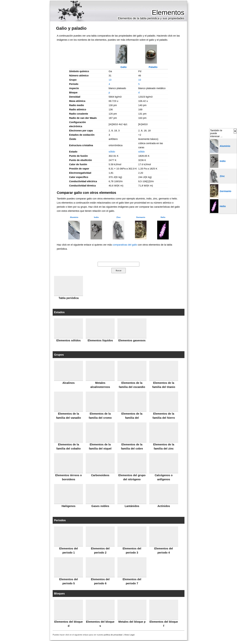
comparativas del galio (125, 244)
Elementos (168, 12)
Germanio (140, 217)
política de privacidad (113, 635)
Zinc (118, 217)
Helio (163, 217)
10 (139, 79)
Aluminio (74, 217)
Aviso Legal (129, 635)
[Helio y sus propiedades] (163, 238)
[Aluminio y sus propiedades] (74, 238)
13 (110, 79)
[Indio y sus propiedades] (96, 238)
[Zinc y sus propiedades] (118, 238)
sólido (112, 151)
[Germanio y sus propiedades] (140, 238)
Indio (96, 217)
